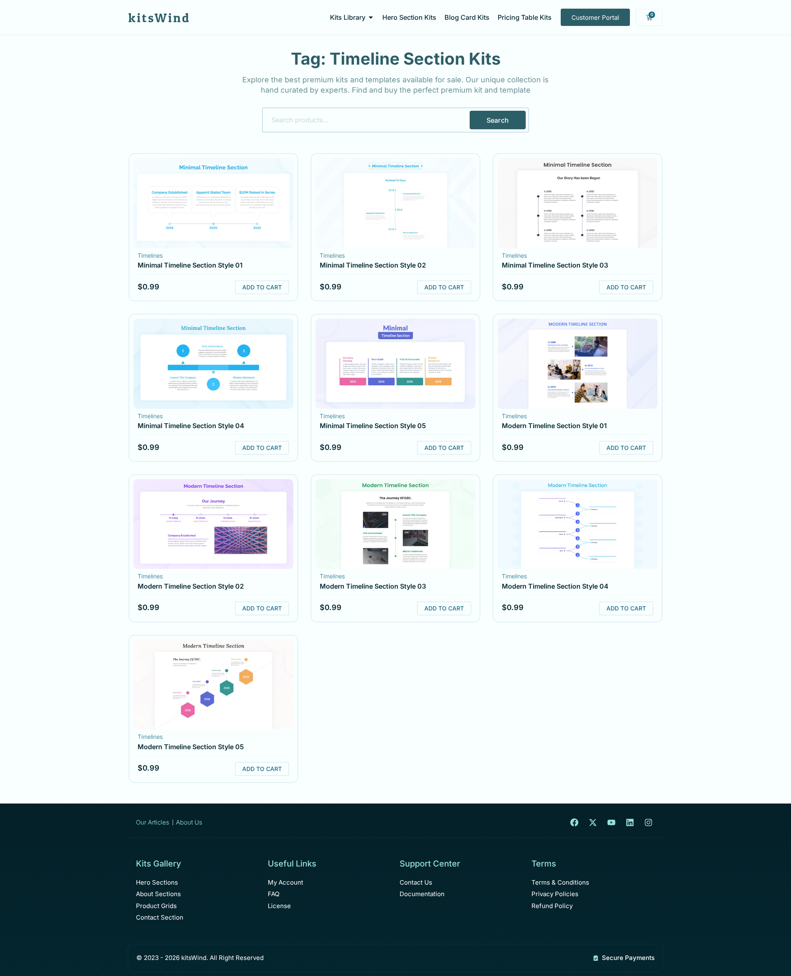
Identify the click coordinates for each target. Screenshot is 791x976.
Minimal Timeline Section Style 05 (373, 426)
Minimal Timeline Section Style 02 (373, 265)
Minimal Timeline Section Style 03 (555, 265)
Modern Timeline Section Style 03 (373, 586)
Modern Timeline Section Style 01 (554, 426)
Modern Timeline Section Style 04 (555, 586)
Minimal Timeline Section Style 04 (191, 426)
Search (498, 120)
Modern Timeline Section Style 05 (191, 747)
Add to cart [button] (262, 287)
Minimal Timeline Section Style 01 (190, 265)
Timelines (150, 255)
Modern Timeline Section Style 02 (191, 586)
